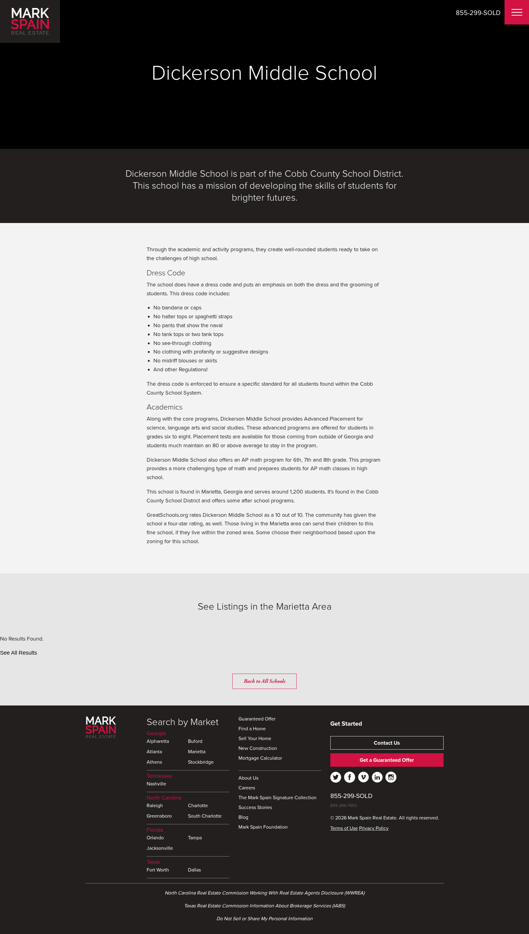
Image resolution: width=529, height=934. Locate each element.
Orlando (155, 838)
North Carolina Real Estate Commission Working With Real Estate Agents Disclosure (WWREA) (265, 893)
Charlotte (198, 806)
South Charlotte (205, 816)
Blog (243, 817)
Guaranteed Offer (257, 719)
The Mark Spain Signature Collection (277, 798)
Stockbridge (201, 762)
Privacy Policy (373, 828)
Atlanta (154, 752)
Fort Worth (158, 870)
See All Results (18, 653)
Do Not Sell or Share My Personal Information (264, 919)
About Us (248, 778)
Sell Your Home (254, 739)
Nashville (156, 784)
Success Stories (255, 808)
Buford (195, 741)
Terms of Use (344, 828)
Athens (154, 762)
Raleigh (155, 806)
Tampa (195, 838)
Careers (246, 788)
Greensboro (159, 816)
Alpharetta (158, 741)
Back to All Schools (264, 681)
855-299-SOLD (478, 13)
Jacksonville (160, 848)
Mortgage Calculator (260, 758)
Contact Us (387, 743)
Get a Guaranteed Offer (387, 760)
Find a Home (252, 729)
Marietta (196, 752)
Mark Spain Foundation (263, 827)
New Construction (257, 748)
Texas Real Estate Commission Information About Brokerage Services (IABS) (264, 906)
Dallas (194, 870)
